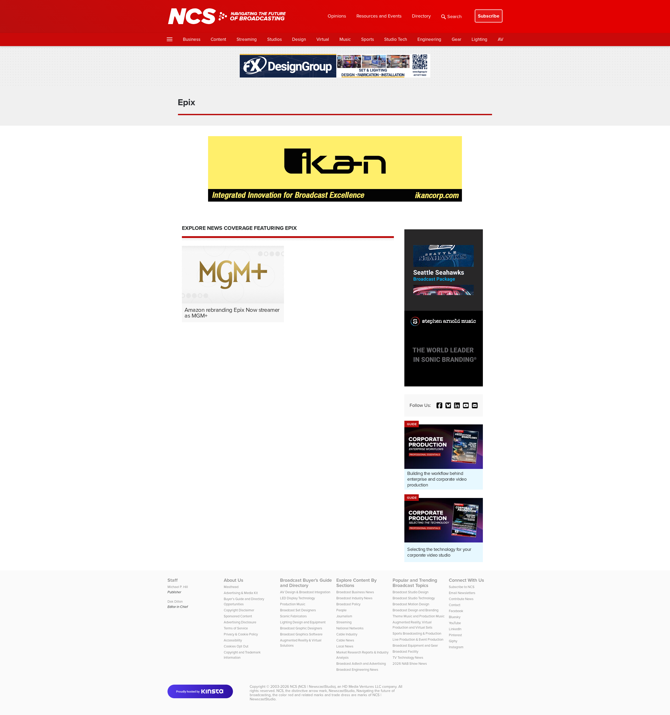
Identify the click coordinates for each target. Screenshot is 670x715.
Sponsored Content (238, 616)
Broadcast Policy (348, 604)
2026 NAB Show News (410, 663)
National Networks (350, 628)
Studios (274, 39)
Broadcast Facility (405, 651)
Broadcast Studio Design (410, 592)
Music (345, 39)
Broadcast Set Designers (298, 610)
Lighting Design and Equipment (303, 622)
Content (218, 39)
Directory (421, 16)
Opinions (337, 16)
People (341, 610)
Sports (367, 39)
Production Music (292, 604)
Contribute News (461, 598)
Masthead (231, 586)
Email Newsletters (462, 592)
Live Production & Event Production (418, 639)
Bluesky (454, 616)
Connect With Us (466, 580)
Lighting (479, 39)
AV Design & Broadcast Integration (305, 592)
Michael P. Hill (178, 586)
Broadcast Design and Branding (415, 610)
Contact (454, 604)
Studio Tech (395, 39)
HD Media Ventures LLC (361, 686)
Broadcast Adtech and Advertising (361, 663)
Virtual (322, 39)
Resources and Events (378, 16)
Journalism (344, 616)
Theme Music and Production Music (418, 616)
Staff (173, 580)
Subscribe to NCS (461, 586)
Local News (344, 646)
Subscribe (488, 16)
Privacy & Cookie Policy (241, 634)
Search (454, 16)
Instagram (456, 647)
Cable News (345, 640)
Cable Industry (346, 634)
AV (500, 39)
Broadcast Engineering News (357, 669)
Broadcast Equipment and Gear (415, 645)
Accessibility (233, 640)
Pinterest (455, 635)
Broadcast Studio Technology (414, 598)
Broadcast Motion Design (411, 604)
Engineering (429, 39)
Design (299, 39)
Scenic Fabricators (293, 616)
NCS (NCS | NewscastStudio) (313, 686)
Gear (456, 39)
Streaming (247, 39)
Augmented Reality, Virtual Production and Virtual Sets (412, 625)
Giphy (453, 641)
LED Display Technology (297, 598)
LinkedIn (455, 629)
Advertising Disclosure (240, 622)
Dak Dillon (175, 601)
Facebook (456, 610)
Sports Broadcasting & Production (417, 633)
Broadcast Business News (355, 592)
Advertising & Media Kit (241, 592)
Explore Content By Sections (356, 583)
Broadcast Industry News (354, 598)
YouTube (455, 622)
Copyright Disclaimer (239, 610)
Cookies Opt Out (236, 646)
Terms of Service (236, 628)
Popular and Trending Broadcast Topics (415, 583)
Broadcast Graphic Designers (301, 628)
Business (191, 39)
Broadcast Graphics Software (301, 634)
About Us (233, 580)
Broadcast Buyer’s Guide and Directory (306, 583)
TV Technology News (408, 657)
